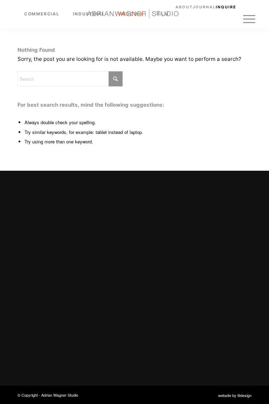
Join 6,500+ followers (180, 334)
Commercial (38, 298)
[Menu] (249, 19)
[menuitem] (42, 14)
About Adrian (39, 352)
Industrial (35, 311)
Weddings (35, 325)
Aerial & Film (38, 338)
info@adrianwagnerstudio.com (183, 298)
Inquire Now (156, 238)
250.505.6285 (162, 311)
